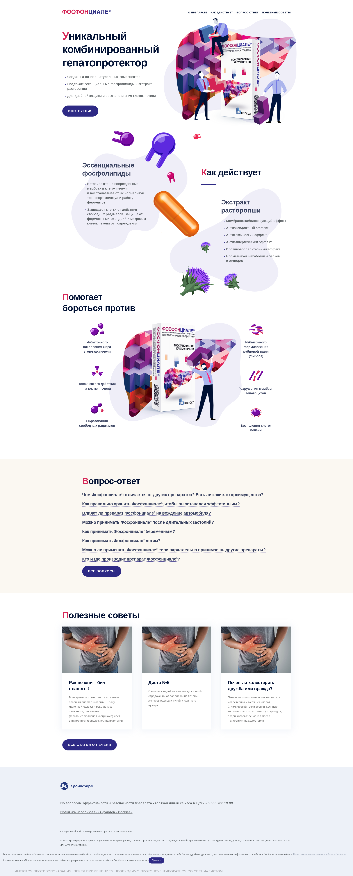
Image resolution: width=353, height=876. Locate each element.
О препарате (197, 12)
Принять (156, 860)
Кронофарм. (76, 840)
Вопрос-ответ (247, 12)
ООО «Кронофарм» (119, 840)
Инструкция (80, 111)
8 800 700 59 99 (220, 803)
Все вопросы (102, 571)
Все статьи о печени (89, 745)
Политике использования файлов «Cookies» (319, 854)
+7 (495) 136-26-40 (272, 840)
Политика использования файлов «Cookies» (96, 812)
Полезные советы (276, 12)
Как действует (222, 12)
